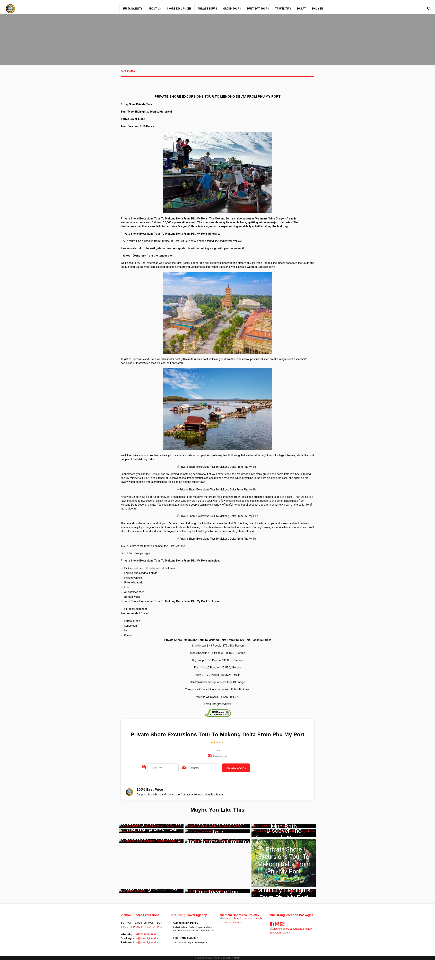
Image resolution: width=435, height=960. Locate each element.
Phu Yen (317, 8)
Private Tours (207, 8)
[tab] (217, 73)
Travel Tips (283, 8)
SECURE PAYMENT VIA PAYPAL (141, 926)
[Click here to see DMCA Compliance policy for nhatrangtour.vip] (217, 713)
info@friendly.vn (221, 704)
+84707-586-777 (229, 696)
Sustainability (132, 8)
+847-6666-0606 (145, 934)
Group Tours (232, 8)
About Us (155, 8)
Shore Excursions (179, 8)
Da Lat (301, 8)
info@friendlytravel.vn (146, 938)
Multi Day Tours (258, 8)
